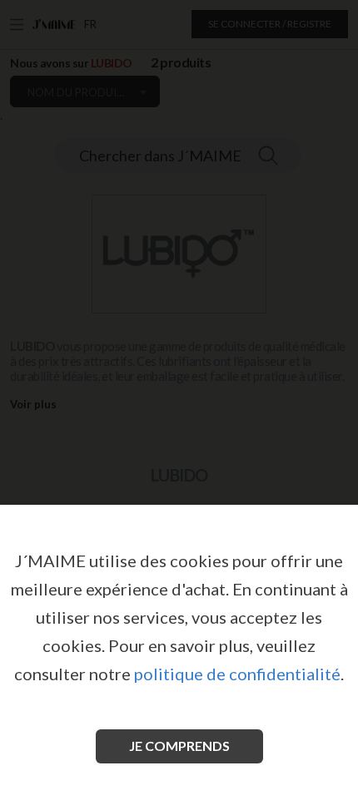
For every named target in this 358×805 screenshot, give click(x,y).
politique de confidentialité (237, 674)
